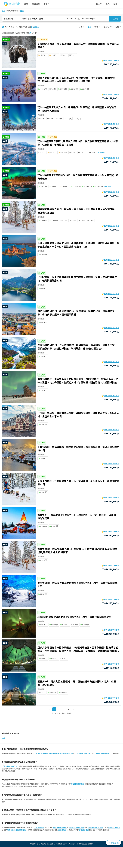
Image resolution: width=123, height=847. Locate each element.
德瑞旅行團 (62, 830)
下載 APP (98, 4)
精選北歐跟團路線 (102, 753)
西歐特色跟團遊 (114, 827)
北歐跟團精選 (39, 827)
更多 (45, 4)
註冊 (115, 4)
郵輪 (26, 4)
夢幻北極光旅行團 (60, 827)
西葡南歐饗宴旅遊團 (95, 827)
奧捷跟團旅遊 (84, 830)
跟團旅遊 (36, 4)
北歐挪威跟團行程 (10, 766)
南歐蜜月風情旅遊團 (76, 827)
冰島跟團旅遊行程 (83, 753)
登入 (108, 4)
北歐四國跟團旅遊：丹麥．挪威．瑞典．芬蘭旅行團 (53, 753)
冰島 (4, 738)
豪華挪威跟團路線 (77, 784)
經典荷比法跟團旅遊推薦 (16, 830)
